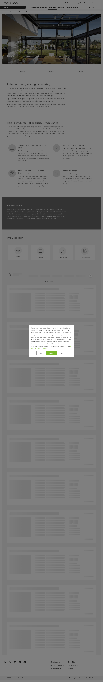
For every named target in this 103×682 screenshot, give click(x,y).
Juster (62, 353)
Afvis (41, 353)
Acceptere (51, 353)
